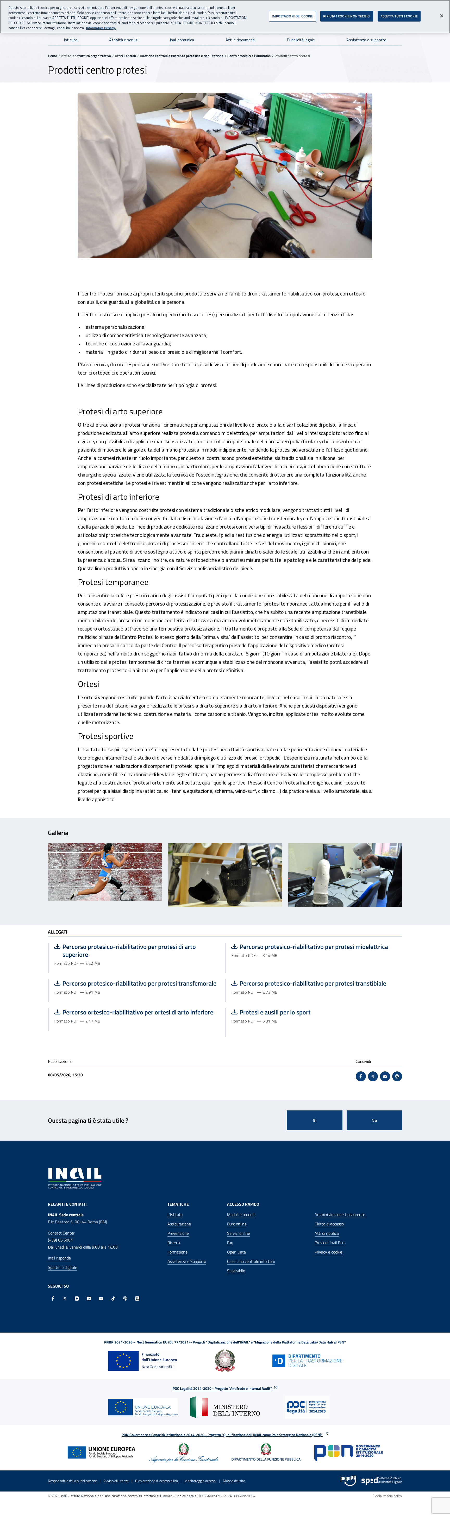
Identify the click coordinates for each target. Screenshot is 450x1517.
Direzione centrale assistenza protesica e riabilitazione (181, 56)
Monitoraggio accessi (200, 1480)
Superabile (236, 1271)
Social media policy (388, 1496)
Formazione (177, 1252)
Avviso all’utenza (116, 1480)
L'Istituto (175, 1214)
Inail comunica (182, 40)
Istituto (71, 40)
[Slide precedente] (48, 877)
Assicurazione (179, 1224)
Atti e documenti (240, 40)
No (374, 1120)
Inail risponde (59, 1258)
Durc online (237, 1224)
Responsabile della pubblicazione (72, 1480)
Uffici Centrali (125, 56)
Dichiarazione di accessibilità (156, 1480)
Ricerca (173, 1242)
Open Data (236, 1252)
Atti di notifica (327, 1233)
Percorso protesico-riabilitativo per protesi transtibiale (308, 983)
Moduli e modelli (241, 1214)
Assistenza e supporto (366, 40)
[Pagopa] (348, 1481)
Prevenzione (178, 1233)
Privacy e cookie (328, 1252)
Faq (230, 1242)
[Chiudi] (441, 16)
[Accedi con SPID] (381, 1481)
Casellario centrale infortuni (251, 1261)
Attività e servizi (123, 40)
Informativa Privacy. (101, 27)
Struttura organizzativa (93, 56)
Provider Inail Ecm (330, 1242)
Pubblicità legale (301, 40)
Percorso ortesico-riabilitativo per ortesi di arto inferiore (133, 1012)
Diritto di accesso (329, 1224)
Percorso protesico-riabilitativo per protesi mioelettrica (309, 946)
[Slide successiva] (401, 877)
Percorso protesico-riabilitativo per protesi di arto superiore (125, 950)
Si (315, 1120)
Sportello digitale (62, 1267)
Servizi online (238, 1233)
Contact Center (61, 1233)
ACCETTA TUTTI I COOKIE (399, 15)
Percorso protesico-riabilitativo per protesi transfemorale (135, 983)
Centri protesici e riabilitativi (249, 56)
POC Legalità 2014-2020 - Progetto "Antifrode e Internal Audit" (222, 1388)
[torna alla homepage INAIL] (75, 1177)
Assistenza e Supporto (186, 1261)
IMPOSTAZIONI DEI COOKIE (292, 15)
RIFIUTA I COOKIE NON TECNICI (346, 15)
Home (52, 56)
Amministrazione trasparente (340, 1214)
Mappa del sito (234, 1480)
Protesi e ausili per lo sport (281, 1012)
